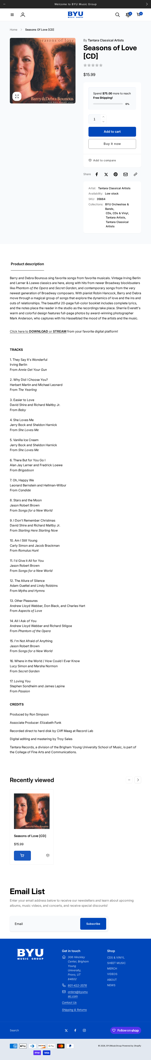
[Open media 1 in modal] (43, 70)
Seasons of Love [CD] (30, 836)
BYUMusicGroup (114, 1045)
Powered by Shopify (131, 1045)
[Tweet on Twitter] (106, 174)
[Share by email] (125, 174)
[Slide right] (146, 4)
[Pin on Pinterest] (116, 174)
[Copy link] (135, 174)
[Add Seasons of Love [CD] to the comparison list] (48, 855)
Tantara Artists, (116, 217)
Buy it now (112, 144)
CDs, (109, 213)
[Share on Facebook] (97, 174)
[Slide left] (4, 4)
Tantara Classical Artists (103, 40)
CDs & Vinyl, (121, 213)
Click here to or (38, 331)
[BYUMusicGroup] (30, 958)
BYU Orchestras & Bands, (117, 206)
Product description (27, 264)
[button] (12, 14)
